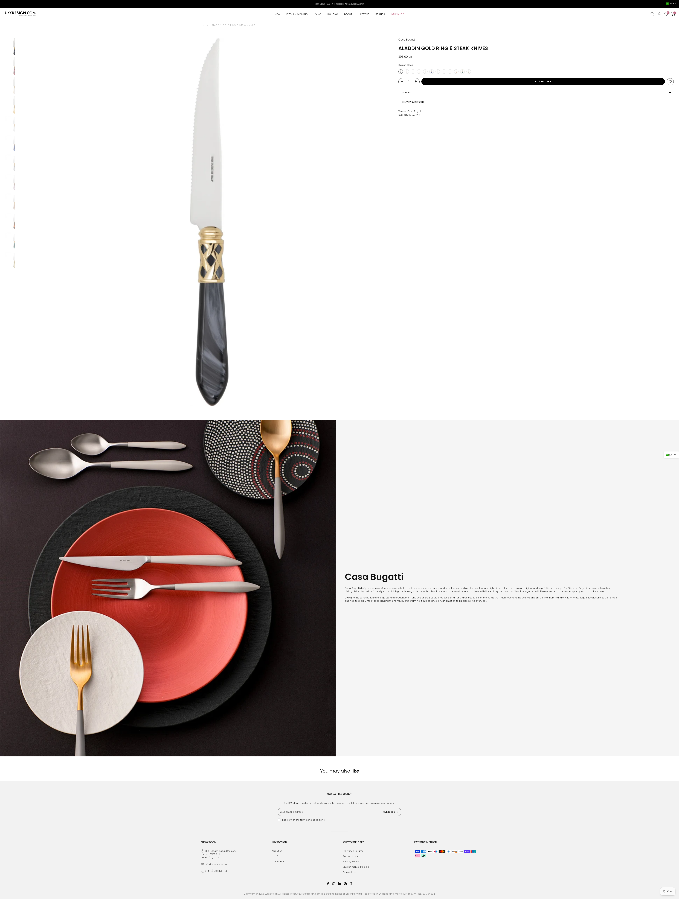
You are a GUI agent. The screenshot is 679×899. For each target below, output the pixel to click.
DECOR (348, 14)
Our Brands (278, 861)
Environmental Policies (356, 866)
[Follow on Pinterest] (345, 884)
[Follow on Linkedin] (339, 884)
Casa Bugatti (415, 111)
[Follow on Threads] (351, 884)
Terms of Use (350, 856)
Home (204, 25)
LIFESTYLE (364, 14)
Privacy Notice (351, 861)
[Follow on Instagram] (333, 884)
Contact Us (349, 872)
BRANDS (380, 14)
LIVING (317, 14)
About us (277, 850)
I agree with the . (303, 819)
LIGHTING (332, 14)
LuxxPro (276, 856)
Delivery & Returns (353, 850)
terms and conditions (312, 819)
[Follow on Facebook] (327, 884)
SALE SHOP (397, 14)
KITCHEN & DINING (297, 14)
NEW (277, 14)
